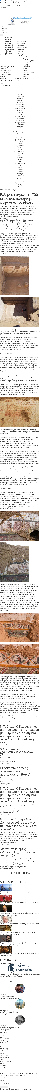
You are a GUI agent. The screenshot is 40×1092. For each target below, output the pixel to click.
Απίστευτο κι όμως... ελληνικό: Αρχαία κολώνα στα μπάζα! (17, 852)
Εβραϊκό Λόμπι (4, 73)
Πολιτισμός (20, 49)
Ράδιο (15, 3)
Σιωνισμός (3, 76)
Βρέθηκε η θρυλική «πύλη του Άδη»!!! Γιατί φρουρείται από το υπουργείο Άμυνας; (19, 954)
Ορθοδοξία (18, 78)
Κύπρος (25, 65)
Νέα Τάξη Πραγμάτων (7, 67)
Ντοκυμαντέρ (20, 181)
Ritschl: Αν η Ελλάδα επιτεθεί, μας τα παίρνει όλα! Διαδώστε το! (20, 924)
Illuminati (3, 78)
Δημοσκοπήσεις (20, 1)
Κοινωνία (8, 43)
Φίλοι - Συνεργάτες (6, 3)
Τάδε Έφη (20, 179)
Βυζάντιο (26, 74)
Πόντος (25, 69)
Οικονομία (8, 41)
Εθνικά (7, 55)
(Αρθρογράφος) (5, 1014)
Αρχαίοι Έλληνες (22, 47)
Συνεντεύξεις (9, 1)
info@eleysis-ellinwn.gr (15, 977)
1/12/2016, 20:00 (5, 763)
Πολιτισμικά (9, 45)
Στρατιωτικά (9, 47)
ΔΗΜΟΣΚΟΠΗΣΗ (9, 959)
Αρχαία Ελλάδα (21, 41)
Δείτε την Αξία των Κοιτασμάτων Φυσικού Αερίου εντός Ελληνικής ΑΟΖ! (17, 893)
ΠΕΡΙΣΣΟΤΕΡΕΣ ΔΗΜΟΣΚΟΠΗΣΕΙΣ (11, 963)
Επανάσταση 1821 (28, 61)
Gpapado (3, 994)
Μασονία (3, 69)
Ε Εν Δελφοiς (4, 1010)
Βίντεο (2, 1)
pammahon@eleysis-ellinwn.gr (9, 1028)
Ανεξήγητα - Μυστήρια (20, 183)
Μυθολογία (20, 45)
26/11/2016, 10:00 (5, 743)
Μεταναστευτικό (10, 49)
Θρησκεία (20, 51)
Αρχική (2, 55)
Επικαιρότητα (9, 37)
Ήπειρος (25, 71)
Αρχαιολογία (21, 43)
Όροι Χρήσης (4, 1067)
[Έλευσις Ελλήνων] (20, 13)
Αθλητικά (8, 51)
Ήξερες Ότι (20, 175)
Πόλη (24, 76)
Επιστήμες (20, 177)
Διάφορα (25, 78)
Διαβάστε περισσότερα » (8, 782)
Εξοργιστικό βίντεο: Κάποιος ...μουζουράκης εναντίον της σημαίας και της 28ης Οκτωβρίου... (18, 944)
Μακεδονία (26, 67)
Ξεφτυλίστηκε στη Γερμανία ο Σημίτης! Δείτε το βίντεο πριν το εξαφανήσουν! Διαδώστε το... (19, 914)
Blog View (21, 3)
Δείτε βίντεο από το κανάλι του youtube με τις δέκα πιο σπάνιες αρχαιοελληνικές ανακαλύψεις (17, 779)
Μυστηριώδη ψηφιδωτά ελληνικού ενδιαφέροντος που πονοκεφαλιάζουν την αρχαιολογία (18, 824)
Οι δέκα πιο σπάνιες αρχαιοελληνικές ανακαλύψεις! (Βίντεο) (17, 751)
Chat (27, 1)
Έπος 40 (25, 63)
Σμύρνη (25, 59)
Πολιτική (8, 39)
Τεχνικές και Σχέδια (6, 74)
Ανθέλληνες (10, 80)
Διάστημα (20, 173)
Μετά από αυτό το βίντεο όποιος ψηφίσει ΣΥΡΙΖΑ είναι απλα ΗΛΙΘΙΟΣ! (19, 903)
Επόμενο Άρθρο (5, 745)
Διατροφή (20, 55)
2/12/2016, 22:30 (5, 757)
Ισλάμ (17, 80)
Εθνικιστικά (8, 53)
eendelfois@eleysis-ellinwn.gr (9, 1012)
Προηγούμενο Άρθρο (7, 722)
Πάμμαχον (3, 1026)
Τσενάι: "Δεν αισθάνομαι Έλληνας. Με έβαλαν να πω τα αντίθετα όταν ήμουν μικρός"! (17, 933)
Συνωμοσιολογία (5, 71)
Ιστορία (25, 57)
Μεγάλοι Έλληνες (28, 73)
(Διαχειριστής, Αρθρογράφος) (9, 998)
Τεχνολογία (20, 53)
